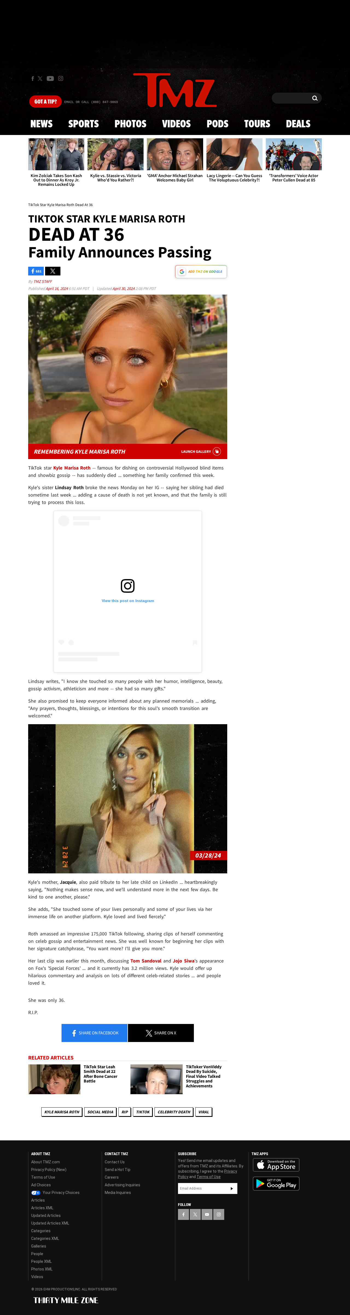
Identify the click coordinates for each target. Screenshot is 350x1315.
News (41, 124)
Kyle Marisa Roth (61, 1111)
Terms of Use (43, 1177)
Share (98, 1032)
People (37, 1254)
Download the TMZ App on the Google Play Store (276, 1184)
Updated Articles (46, 1215)
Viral (203, 1111)
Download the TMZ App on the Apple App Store (276, 1165)
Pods (217, 124)
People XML (41, 1261)
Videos (176, 124)
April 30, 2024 (123, 288)
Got (45, 101)
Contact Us (115, 1162)
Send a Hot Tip (117, 1169)
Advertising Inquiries (122, 1185)
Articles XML (42, 1208)
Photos (130, 124)
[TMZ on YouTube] (207, 1214)
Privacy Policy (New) (48, 1169)
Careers (112, 1177)
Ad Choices (41, 1185)
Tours (257, 124)
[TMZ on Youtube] (50, 78)
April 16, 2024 (57, 288)
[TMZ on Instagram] (60, 78)
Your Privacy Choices (61, 1192)
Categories (41, 1231)
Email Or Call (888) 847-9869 (91, 102)
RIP (124, 1111)
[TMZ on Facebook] (32, 78)
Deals (298, 124)
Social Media (100, 1111)
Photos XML (41, 1269)
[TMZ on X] (41, 78)
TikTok (142, 1111)
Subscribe (231, 1188)
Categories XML (45, 1238)
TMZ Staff (42, 281)
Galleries (38, 1246)
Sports (83, 124)
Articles (38, 1200)
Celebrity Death (174, 1111)
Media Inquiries (118, 1192)
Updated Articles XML (50, 1223)
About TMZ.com (45, 1162)
